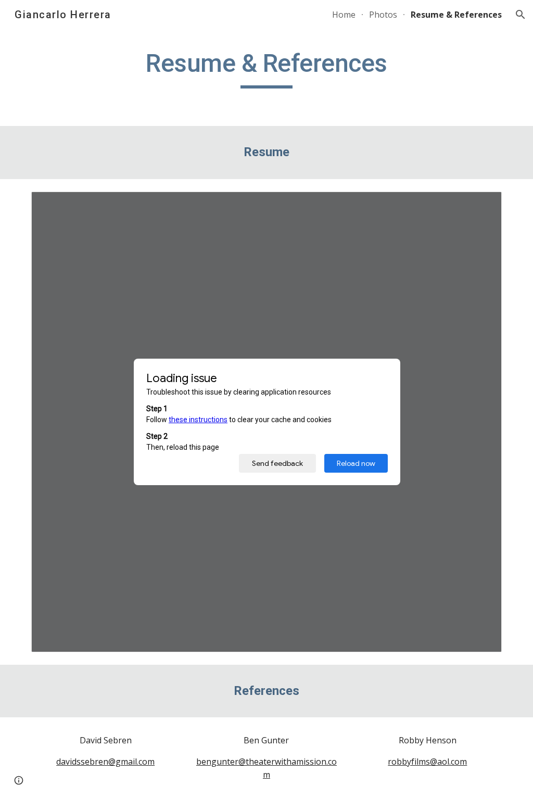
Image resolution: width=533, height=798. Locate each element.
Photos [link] (383, 14)
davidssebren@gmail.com (105, 761)
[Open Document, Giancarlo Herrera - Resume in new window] (482, 205)
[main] (266, 68)
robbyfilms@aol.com (427, 761)
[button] (520, 14)
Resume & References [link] (456, 14)
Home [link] (344, 14)
